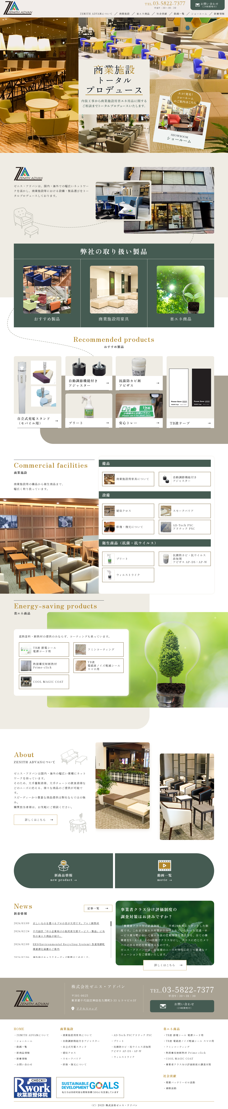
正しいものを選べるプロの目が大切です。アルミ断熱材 (66, 923)
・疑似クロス (68, 1052)
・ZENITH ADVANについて (31, 1035)
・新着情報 (20, 1058)
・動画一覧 (20, 1046)
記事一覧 (93, 908)
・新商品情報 (22, 1052)
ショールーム (199, 13)
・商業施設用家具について (76, 1035)
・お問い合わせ (23, 1064)
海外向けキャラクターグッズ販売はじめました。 (62, 957)
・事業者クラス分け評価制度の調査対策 (187, 1064)
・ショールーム (23, 1041)
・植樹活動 (170, 1088)
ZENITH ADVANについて (96, 13)
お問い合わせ (184, 1005)
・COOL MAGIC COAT (178, 1058)
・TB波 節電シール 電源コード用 (183, 1035)
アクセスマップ (86, 1008)
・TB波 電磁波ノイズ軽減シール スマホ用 (188, 1041)
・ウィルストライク (123, 1057)
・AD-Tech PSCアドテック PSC (131, 1035)
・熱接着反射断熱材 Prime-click (184, 1052)
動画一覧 (179, 13)
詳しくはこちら (35, 820)
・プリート (117, 1041)
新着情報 (219, 13)
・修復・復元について (73, 1064)
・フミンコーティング (176, 1046)
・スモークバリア (70, 1058)
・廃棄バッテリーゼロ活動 (179, 1082)
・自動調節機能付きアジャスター (80, 1041)
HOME (19, 1029)
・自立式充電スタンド (73, 1046)
